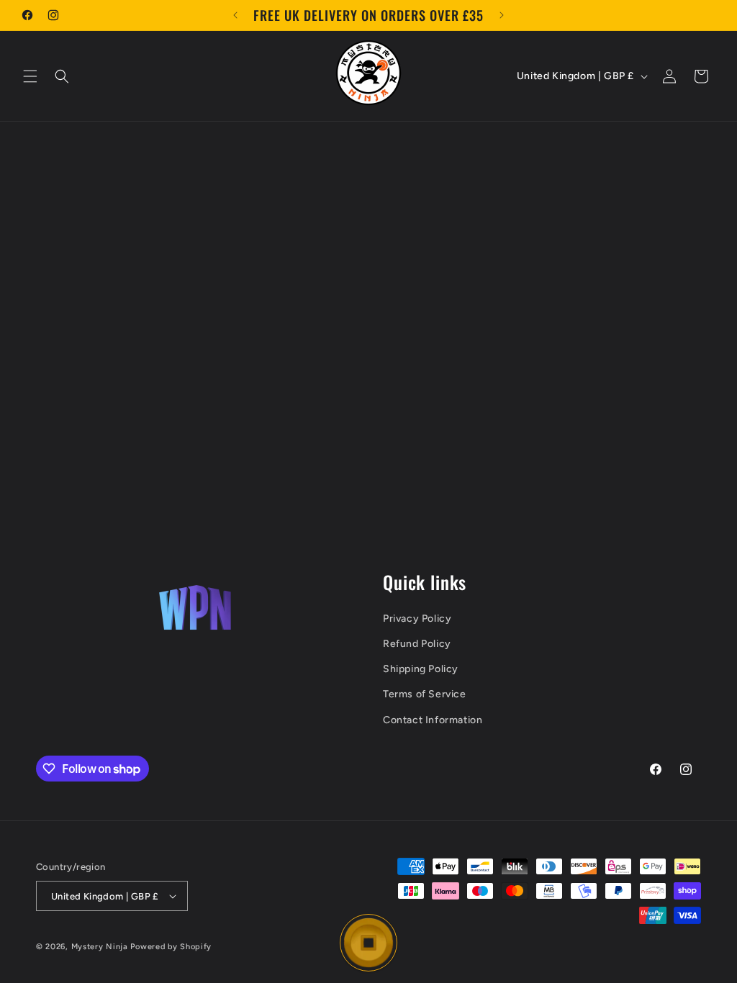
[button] (30, 76)
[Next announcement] (501, 15)
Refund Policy (417, 644)
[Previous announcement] (235, 15)
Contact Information (432, 720)
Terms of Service (424, 694)
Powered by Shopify (171, 946)
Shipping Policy (420, 669)
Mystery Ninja (99, 946)
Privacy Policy (417, 618)
